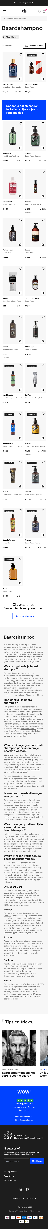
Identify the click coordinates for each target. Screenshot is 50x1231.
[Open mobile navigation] (4, 11)
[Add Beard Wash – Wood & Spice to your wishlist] (43, 413)
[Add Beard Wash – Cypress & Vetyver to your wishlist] (43, 462)
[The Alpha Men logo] (24, 11)
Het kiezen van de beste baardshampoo (21, 834)
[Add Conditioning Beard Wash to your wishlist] (20, 268)
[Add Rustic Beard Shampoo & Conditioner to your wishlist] (20, 54)
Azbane (7, 941)
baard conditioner (28, 729)
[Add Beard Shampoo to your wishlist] (43, 317)
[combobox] (23, 18)
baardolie (8, 695)
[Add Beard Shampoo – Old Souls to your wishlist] (20, 365)
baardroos (35, 770)
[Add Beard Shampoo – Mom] (20, 413)
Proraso (7, 916)
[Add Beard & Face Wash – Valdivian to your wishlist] (20, 123)
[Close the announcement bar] (45, 2)
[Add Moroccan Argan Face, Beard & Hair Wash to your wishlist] (43, 171)
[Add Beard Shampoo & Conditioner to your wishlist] (20, 171)
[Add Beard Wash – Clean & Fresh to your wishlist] (20, 462)
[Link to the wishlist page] (39, 11)
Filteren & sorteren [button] (36, 46)
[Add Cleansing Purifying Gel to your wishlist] (43, 365)
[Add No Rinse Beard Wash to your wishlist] (20, 317)
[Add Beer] (20, 510)
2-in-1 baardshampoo (10, 37)
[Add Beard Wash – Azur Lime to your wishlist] (43, 510)
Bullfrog (11, 966)
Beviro (26, 984)
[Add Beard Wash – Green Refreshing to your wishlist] (43, 123)
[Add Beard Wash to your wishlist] (43, 54)
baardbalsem (18, 695)
